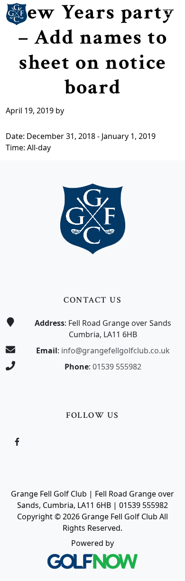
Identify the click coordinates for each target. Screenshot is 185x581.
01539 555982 (116, 366)
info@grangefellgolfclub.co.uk (115, 350)
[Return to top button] (166, 142)
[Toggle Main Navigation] (166, 14)
